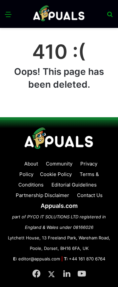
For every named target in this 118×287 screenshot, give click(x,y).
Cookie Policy (56, 174)
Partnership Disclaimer (42, 195)
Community (59, 164)
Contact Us (90, 195)
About (31, 164)
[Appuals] (59, 14)
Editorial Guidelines (74, 185)
